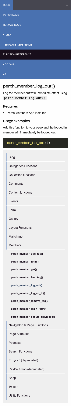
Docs (6, 5)
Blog (12, 157)
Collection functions (22, 175)
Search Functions (20, 351)
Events (13, 201)
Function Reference (17, 54)
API (5, 74)
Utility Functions (19, 395)
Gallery (13, 218)
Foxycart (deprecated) (23, 360)
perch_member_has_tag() (27, 277)
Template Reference (17, 44)
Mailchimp (16, 236)
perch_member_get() (24, 269)
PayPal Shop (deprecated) (26, 369)
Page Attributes (19, 334)
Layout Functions (20, 227)
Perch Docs (11, 14)
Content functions (20, 192)
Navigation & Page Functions (28, 325)
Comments (16, 183)
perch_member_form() (25, 261)
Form (12, 210)
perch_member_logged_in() (28, 293)
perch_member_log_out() (26, 285)
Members (15, 245)
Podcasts (15, 342)
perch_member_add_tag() (27, 253)
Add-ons (8, 64)
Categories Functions (23, 166)
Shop (12, 378)
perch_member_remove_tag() (29, 301)
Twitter (13, 386)
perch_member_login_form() (28, 309)
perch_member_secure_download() (33, 316)
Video (7, 34)
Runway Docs (12, 24)
